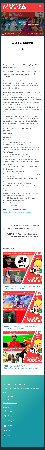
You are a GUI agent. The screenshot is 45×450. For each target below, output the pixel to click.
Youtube (10, 425)
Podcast (22, 22)
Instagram (10, 421)
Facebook (10, 411)
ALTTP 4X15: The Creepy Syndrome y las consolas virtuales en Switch (23, 235)
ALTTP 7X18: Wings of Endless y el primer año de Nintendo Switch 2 (21, 327)
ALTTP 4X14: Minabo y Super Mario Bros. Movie (23, 25)
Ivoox (9, 430)
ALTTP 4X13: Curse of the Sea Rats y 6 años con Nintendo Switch (22, 227)
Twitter (9, 416)
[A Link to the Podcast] (15, 9)
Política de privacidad (10, 403)
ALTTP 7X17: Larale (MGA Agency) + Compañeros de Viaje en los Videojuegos (21, 367)
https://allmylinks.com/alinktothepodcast (17, 212)
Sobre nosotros (8, 396)
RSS (8, 435)
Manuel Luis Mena (10, 33)
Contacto (6, 399)
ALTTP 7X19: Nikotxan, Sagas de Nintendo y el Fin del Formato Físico (22, 287)
